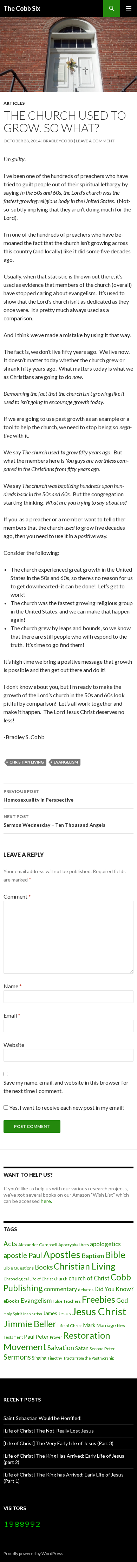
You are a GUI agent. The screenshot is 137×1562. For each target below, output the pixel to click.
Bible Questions (19, 1268)
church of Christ (89, 1278)
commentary (60, 1289)
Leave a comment (95, 140)
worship (107, 1358)
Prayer (56, 1337)
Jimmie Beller (30, 1323)
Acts (10, 1244)
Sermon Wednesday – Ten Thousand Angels (54, 821)
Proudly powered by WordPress (33, 1553)
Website (14, 1044)
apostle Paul (23, 1255)
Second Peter (102, 1348)
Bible (115, 1254)
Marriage (106, 1325)
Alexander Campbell (37, 1244)
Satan (82, 1348)
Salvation (60, 1348)
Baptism (92, 1255)
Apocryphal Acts (73, 1244)
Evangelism (66, 762)
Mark (89, 1325)
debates (85, 1289)
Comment (17, 896)
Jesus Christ (99, 1311)
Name (13, 986)
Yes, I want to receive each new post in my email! (66, 1107)
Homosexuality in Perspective (38, 796)
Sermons (17, 1357)
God (122, 1300)
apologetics (105, 1244)
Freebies (98, 1299)
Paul (29, 1336)
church (60, 1278)
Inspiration (32, 1313)
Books (44, 1267)
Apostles (61, 1254)
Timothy (54, 1358)
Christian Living (26, 762)
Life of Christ (70, 1325)
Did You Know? (113, 1289)
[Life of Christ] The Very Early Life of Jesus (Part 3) (58, 1443)
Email (12, 1015)
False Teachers (67, 1301)
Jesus (64, 1313)
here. (46, 1201)
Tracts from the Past (81, 1358)
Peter (42, 1336)
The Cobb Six (22, 8)
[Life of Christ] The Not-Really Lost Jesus (49, 1431)
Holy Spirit (13, 1313)
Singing (39, 1358)
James (50, 1313)
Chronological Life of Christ (28, 1279)
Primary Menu (128, 8)
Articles (14, 103)
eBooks (11, 1301)
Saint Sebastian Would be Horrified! (43, 1418)
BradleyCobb (58, 140)
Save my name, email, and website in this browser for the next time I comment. (66, 1086)
